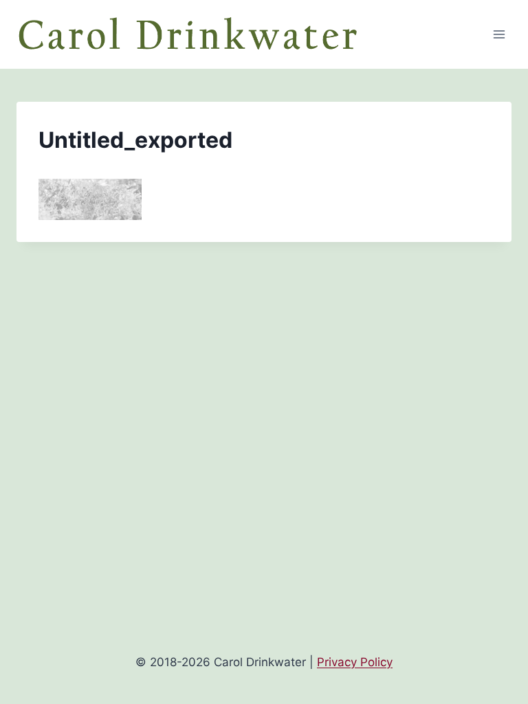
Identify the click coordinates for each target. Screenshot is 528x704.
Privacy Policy (355, 662)
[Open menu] (499, 34)
